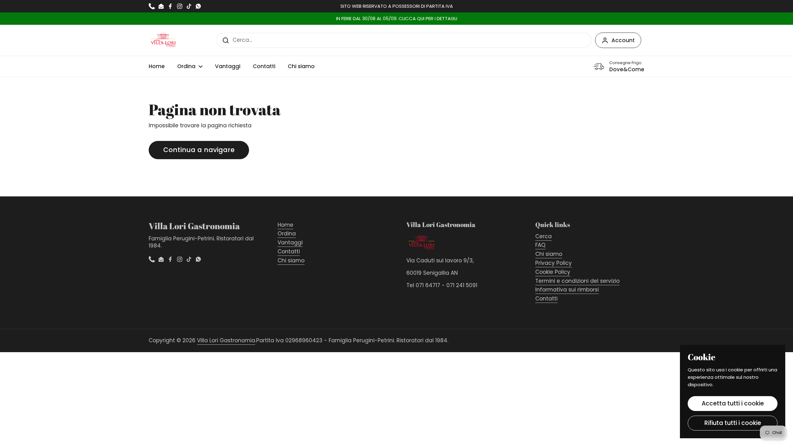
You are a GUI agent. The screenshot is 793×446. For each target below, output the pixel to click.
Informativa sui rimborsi (567, 289)
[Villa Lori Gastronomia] (163, 40)
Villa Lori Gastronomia (226, 340)
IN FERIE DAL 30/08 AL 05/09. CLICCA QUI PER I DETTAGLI (396, 18)
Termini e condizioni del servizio (577, 281)
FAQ (540, 245)
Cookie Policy (552, 272)
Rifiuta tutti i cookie (732, 423)
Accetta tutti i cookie (733, 403)
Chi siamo (291, 260)
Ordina (287, 233)
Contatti (289, 251)
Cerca (543, 236)
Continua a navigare (198, 149)
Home (285, 225)
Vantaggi (290, 242)
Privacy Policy (553, 263)
